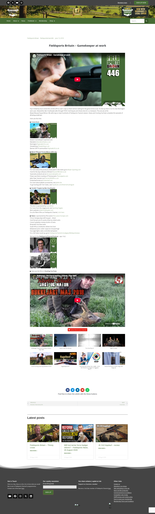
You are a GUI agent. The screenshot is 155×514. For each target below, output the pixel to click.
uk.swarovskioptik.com (54, 174)
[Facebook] (8, 3)
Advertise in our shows (120, 486)
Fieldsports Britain (33, 38)
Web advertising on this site (121, 488)
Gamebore (49, 206)
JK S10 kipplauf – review (109, 445)
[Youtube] (17, 3)
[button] (41, 343)
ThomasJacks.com (62, 176)
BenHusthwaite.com (46, 210)
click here (61, 212)
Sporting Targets (57, 208)
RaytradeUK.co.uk (43, 144)
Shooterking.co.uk (43, 146)
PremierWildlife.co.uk (51, 178)
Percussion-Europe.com (60, 216)
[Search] (146, 21)
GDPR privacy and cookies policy (123, 497)
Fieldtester (31, 21)
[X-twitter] (13, 3)
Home (8, 21)
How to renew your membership (123, 499)
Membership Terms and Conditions (124, 501)
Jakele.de (59, 183)
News (23, 21)
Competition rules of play (121, 495)
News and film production (121, 490)
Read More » (33, 450)
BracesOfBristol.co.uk (59, 172)
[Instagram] (21, 3)
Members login (122, 2)
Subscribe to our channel (78, 330)
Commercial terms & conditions (122, 492)
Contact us (117, 484)
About (15, 21)
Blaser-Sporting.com (74, 170)
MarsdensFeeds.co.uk (44, 142)
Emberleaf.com (48, 180)
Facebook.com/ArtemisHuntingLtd (63, 185)
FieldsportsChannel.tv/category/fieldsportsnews (65, 233)
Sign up (48, 492)
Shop (51, 21)
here (23, 488)
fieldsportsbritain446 (47, 38)
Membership (43, 21)
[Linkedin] (31, 496)
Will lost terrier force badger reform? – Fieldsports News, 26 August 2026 (76, 447)
